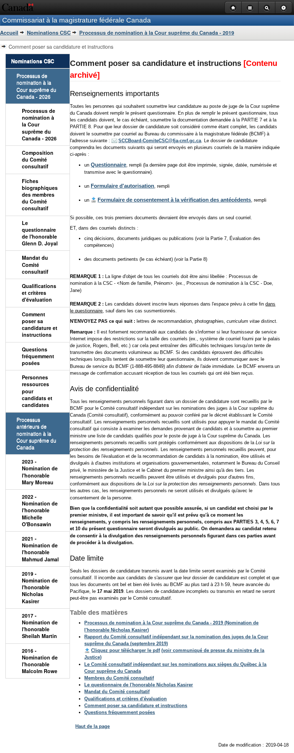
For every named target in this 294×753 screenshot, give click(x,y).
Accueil (9, 32)
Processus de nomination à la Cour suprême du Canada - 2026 (39, 124)
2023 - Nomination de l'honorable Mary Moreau (40, 472)
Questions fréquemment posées (38, 356)
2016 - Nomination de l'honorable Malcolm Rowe (40, 661)
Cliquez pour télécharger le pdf (125, 650)
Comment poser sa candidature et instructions (39, 325)
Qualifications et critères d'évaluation (39, 292)
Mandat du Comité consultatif (35, 264)
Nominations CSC (49, 32)
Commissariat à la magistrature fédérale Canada (76, 20)
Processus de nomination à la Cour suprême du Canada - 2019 (156, 32)
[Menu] (249, 7)
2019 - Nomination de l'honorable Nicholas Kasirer (40, 587)
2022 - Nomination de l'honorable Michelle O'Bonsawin (40, 510)
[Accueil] (232, 7)
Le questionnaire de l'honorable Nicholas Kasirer (138, 684)
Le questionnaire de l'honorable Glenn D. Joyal (40, 233)
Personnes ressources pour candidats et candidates (37, 391)
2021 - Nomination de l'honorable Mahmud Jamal (40, 549)
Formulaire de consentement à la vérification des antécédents (174, 200)
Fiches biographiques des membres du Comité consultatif (40, 194)
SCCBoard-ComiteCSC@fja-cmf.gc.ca (159, 140)
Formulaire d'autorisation (122, 186)
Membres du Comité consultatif (119, 678)
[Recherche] (266, 7)
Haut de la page (92, 726)
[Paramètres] (283, 7)
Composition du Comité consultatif (37, 159)
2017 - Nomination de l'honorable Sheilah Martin (40, 626)
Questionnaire (108, 165)
